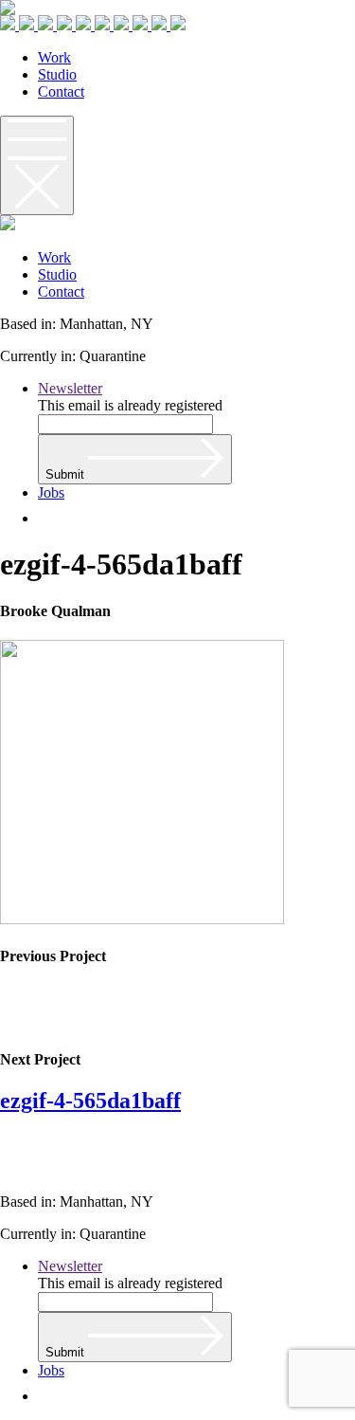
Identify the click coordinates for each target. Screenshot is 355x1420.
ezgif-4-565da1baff (90, 1100)
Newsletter (70, 388)
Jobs (51, 492)
